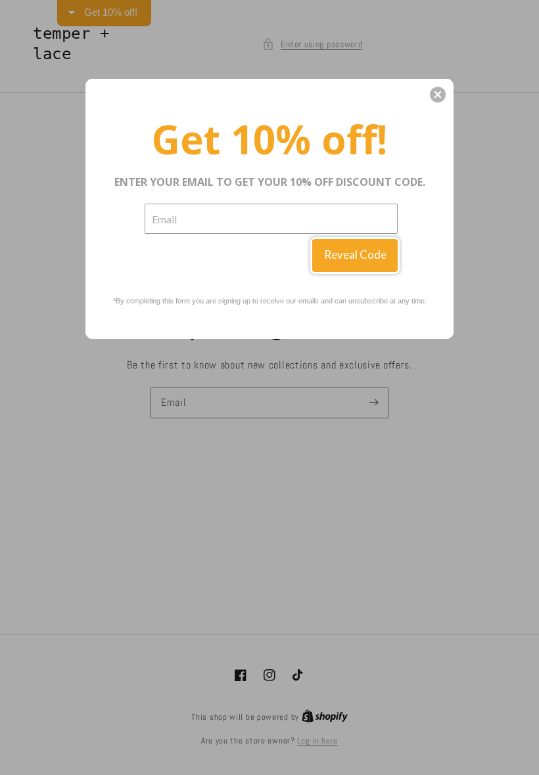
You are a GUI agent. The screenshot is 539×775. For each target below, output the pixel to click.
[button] (438, 94)
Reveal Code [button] (355, 254)
